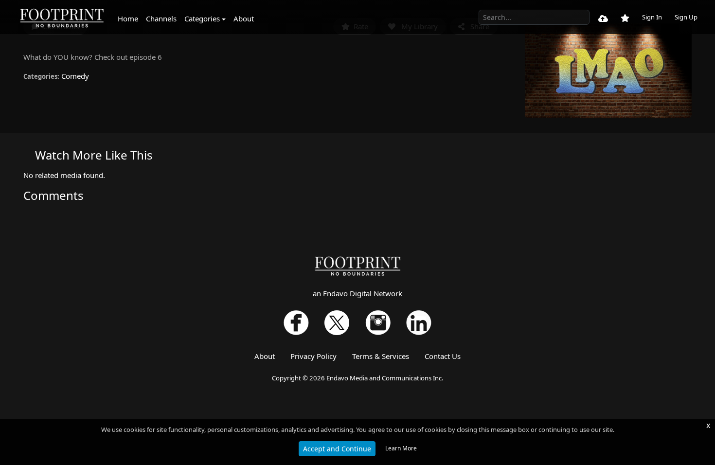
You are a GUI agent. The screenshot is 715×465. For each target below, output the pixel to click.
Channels (161, 18)
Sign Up (686, 17)
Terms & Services (380, 356)
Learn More (401, 448)
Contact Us (443, 356)
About (243, 18)
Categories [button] (202, 18)
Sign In (652, 17)
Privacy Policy (313, 356)
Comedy (75, 76)
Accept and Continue (337, 448)
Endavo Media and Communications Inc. (385, 378)
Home (128, 18)
